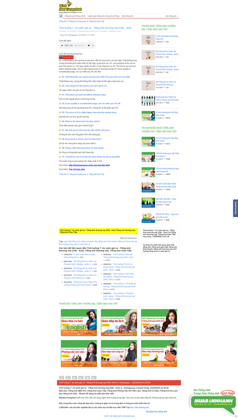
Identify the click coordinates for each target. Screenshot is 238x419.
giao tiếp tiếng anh (72, 241)
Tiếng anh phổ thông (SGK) (74, 16)
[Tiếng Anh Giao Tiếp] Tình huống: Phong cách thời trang (167, 98)
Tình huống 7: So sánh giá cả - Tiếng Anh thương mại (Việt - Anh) (95, 28)
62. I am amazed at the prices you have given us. (84, 86)
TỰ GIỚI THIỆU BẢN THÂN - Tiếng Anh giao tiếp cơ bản (166, 185)
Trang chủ (62, 21)
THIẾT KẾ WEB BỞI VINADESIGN (119, 416)
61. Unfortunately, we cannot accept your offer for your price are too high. (96, 77)
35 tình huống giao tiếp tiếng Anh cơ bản (79, 333)
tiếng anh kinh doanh (108, 241)
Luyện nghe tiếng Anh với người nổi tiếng (103, 16)
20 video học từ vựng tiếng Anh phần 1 (159, 334)
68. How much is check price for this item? (82, 139)
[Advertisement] (79, 211)
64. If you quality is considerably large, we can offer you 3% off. (91, 103)
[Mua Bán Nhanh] (213, 395)
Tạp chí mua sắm (77, 169)
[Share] (61, 378)
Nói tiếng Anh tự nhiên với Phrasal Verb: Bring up (166, 83)
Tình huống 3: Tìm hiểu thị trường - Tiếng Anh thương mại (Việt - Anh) (119, 286)
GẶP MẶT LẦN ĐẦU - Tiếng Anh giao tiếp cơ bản (166, 200)
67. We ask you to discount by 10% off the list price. (86, 130)
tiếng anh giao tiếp (89, 241)
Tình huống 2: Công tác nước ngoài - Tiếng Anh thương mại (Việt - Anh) (119, 296)
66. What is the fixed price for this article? (81, 121)
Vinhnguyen (72, 35)
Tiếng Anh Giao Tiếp (96, 21)
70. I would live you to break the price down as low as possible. (91, 157)
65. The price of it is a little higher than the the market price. (89, 112)
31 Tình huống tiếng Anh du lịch (119, 334)
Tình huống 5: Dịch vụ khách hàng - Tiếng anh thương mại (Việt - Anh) (119, 267)
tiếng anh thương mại (127, 241)
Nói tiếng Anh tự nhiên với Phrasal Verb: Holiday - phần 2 (167, 68)
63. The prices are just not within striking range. (84, 95)
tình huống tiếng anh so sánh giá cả (74, 244)
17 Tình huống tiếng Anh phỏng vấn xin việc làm (79, 364)
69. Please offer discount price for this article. (83, 148)
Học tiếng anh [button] (171, 16)
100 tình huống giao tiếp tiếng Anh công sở (119, 364)
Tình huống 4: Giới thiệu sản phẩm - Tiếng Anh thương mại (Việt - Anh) (118, 277)
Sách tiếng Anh (127, 16)
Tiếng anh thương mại (77, 21)
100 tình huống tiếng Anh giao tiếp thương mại (167, 170)
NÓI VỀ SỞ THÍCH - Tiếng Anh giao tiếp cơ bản (167, 215)
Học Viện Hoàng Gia (139, 407)
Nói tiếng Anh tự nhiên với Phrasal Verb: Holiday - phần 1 (167, 52)
